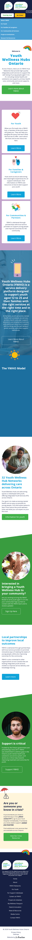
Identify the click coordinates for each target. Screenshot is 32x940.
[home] (16, 9)
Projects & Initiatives (7, 34)
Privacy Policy (16, 932)
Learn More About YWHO (16, 340)
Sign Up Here (11, 611)
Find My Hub (7, 15)
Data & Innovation (15, 907)
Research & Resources (8, 38)
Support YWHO (12, 769)
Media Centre (15, 914)
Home (15, 879)
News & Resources (15, 911)
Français (29, 11)
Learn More (16, 148)
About (15, 882)
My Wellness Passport (15, 904)
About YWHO (5, 20)
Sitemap (16, 934)
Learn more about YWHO (16, 89)
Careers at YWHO (15, 896)
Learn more (11, 677)
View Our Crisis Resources (16, 837)
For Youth (4, 24)
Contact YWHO (15, 918)
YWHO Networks (15, 886)
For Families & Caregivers (9, 27)
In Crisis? (20, 15)
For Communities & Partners (10, 31)
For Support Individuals (15, 893)
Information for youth (15, 517)
